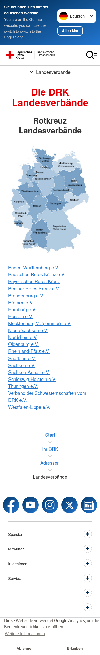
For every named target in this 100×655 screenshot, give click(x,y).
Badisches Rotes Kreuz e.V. (36, 274)
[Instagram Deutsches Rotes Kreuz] (50, 505)
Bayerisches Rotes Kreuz (34, 281)
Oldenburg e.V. (23, 344)
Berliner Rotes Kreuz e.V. (34, 288)
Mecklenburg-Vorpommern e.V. (39, 323)
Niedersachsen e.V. (28, 330)
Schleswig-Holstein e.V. (32, 379)
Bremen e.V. (20, 302)
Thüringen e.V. (23, 386)
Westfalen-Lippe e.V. (29, 406)
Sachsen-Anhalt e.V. (29, 372)
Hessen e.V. (20, 316)
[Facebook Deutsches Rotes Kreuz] (11, 505)
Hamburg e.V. (22, 309)
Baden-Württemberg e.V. (33, 267)
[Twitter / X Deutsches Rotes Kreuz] (69, 505)
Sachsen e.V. (21, 365)
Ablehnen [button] (25, 648)
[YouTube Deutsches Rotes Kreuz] (30, 505)
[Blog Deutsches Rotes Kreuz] (89, 505)
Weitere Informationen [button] (25, 634)
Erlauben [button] (75, 648)
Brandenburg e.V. (26, 295)
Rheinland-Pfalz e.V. (29, 351)
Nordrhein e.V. (22, 337)
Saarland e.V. (22, 358)
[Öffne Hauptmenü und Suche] (92, 55)
